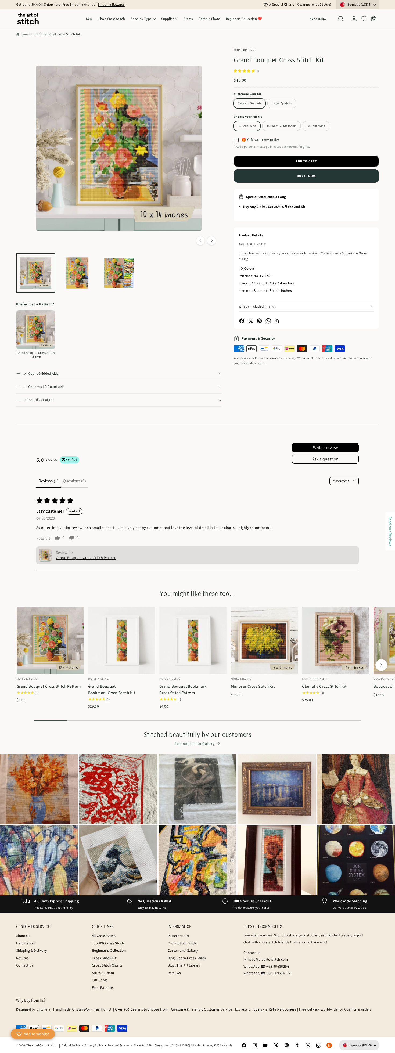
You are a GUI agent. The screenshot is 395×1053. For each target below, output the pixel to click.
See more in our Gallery (194, 743)
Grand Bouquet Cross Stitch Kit (57, 34)
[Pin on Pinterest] (259, 321)
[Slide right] (211, 240)
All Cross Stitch (104, 935)
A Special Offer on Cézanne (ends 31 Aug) (300, 4)
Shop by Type (141, 18)
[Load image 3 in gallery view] (119, 273)
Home (25, 34)
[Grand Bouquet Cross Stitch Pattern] (35, 329)
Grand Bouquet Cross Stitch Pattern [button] (86, 557)
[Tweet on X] (250, 321)
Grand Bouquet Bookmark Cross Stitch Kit (111, 689)
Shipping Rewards (111, 4)
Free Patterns (103, 987)
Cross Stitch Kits (105, 957)
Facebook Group (270, 935)
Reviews (174, 972)
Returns (160, 908)
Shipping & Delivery (31, 950)
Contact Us (25, 965)
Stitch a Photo (103, 972)
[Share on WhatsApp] (268, 321)
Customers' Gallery (183, 950)
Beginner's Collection (109, 950)
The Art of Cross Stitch (40, 1045)
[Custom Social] (329, 1045)
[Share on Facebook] (242, 321)
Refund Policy (71, 1045)
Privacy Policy (94, 1045)
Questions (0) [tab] (74, 481)
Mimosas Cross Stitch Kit (253, 686)
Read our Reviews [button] (390, 531)
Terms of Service (118, 1045)
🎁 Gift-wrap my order (260, 139)
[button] (143, 19)
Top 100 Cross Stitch (108, 943)
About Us (23, 935)
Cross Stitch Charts (107, 965)
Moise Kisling (244, 50)
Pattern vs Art (178, 935)
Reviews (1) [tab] (48, 481)
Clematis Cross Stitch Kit (324, 686)
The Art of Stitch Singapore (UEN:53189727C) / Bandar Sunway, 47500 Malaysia (183, 1045)
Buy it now (306, 176)
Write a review (325, 447)
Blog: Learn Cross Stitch (187, 957)
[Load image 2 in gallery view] (77, 273)
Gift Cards (100, 980)
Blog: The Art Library (184, 965)
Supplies (167, 18)
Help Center (25, 943)
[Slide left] (200, 240)
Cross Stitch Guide (182, 943)
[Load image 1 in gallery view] (35, 273)
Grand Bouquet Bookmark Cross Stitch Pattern (183, 689)
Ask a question (325, 459)
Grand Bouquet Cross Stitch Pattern (49, 686)
